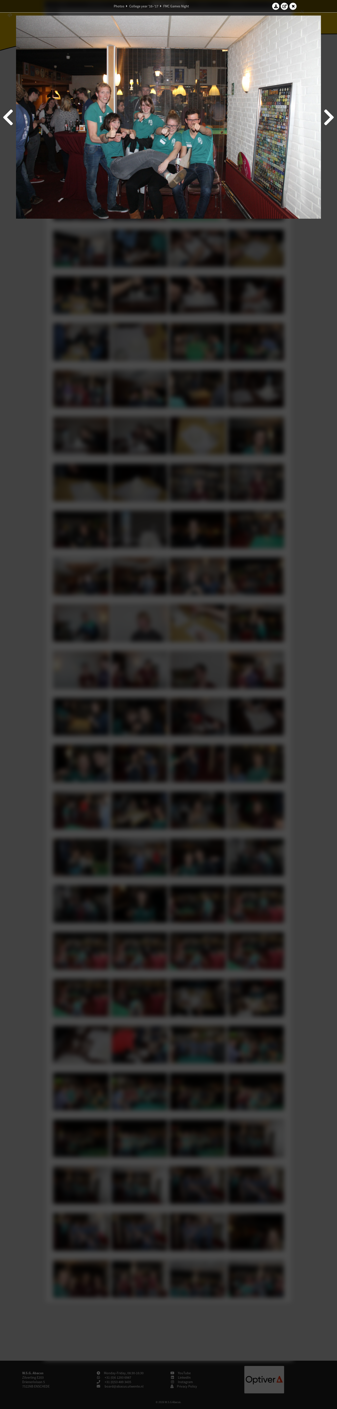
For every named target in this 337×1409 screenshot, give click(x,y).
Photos (119, 6)
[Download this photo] (276, 6)
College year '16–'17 (143, 6)
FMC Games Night (176, 6)
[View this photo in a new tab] (284, 6)
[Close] (293, 6)
